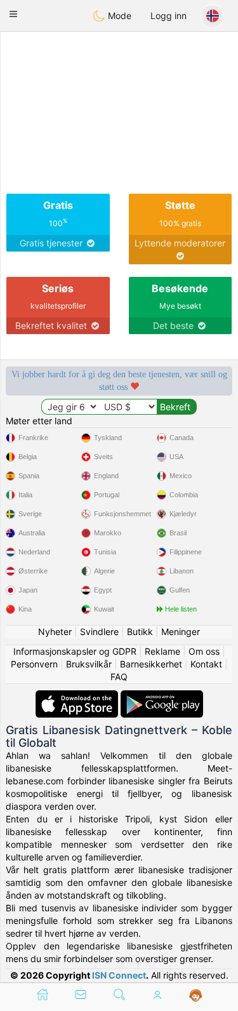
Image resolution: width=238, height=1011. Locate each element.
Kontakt (206, 664)
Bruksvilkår (89, 664)
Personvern (34, 664)
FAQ (119, 676)
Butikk (140, 631)
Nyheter (55, 631)
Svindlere (99, 631)
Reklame (162, 651)
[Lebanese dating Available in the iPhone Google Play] (162, 696)
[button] (13, 14)
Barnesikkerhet (151, 664)
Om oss (204, 651)
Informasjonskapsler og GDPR (74, 651)
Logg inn (168, 15)
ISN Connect (119, 975)
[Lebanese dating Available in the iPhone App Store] (78, 696)
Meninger (180, 631)
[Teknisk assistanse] (195, 995)
